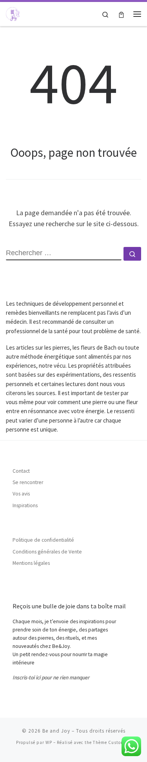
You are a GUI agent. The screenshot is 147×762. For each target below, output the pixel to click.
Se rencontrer (28, 482)
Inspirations (25, 505)
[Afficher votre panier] (121, 14)
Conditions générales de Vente (47, 551)
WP (48, 742)
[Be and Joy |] (13, 12)
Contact (21, 471)
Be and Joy (56, 731)
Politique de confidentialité (43, 540)
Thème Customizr (112, 742)
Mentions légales (31, 563)
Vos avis (21, 493)
